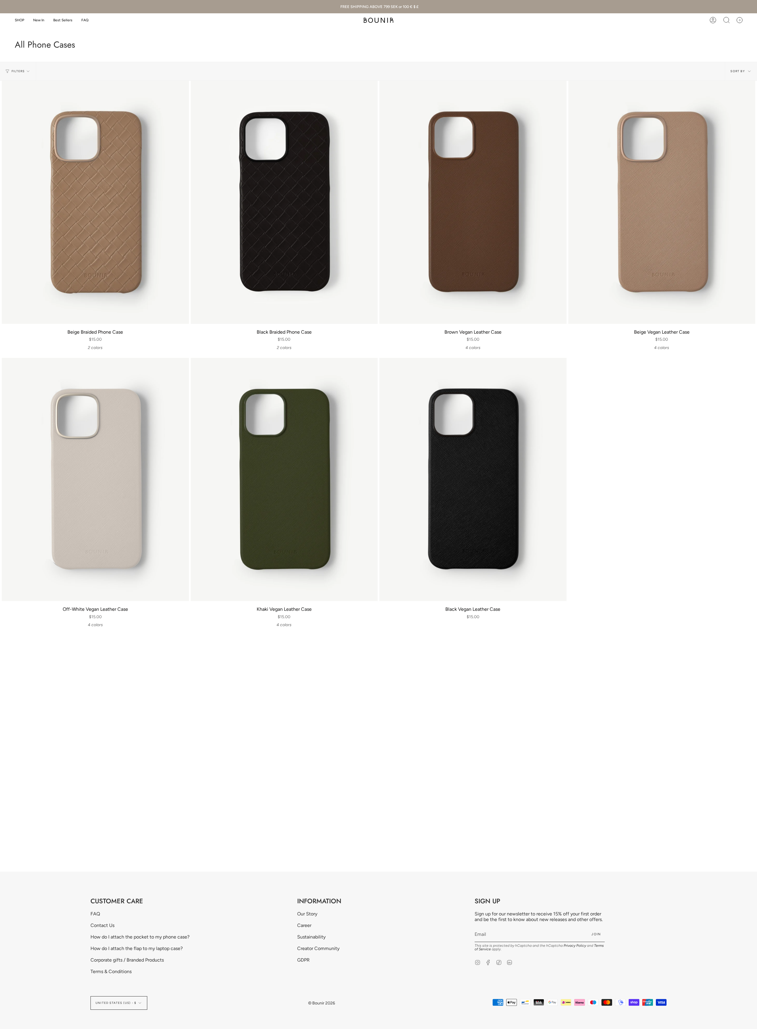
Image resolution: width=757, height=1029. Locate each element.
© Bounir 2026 (321, 1003)
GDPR (303, 960)
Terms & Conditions (111, 971)
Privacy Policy (575, 946)
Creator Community (318, 948)
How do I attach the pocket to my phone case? (140, 937)
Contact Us (102, 925)
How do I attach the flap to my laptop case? (136, 948)
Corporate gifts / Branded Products (127, 960)
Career (304, 925)
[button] (19, 20)
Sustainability (311, 937)
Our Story (307, 914)
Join (596, 934)
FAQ (95, 914)
